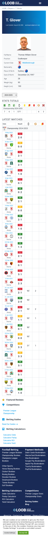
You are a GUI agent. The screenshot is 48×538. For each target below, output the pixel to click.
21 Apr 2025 (9, 151)
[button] (40, 3)
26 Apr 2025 (9, 142)
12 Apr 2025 (9, 169)
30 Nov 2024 (9, 361)
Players (11, 8)
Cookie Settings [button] (9, 533)
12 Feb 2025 (9, 269)
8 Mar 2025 (8, 224)
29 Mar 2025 (9, 196)
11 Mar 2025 (9, 215)
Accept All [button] (23, 533)
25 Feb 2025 (9, 242)
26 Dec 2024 (9, 342)
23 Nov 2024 (9, 379)
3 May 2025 (9, 132)
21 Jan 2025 (9, 297)
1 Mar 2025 (8, 233)
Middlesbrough (28, 63)
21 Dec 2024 (9, 351)
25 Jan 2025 (9, 288)
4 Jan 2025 (8, 315)
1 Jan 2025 (8, 324)
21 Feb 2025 (9, 251)
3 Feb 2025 (8, 278)
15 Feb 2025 (9, 260)
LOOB (4, 8)
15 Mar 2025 (9, 205)
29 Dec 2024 (9, 333)
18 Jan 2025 (9, 306)
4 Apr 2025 (8, 187)
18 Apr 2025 (9, 160)
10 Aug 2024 (9, 388)
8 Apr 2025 (8, 178)
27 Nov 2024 (9, 370)
